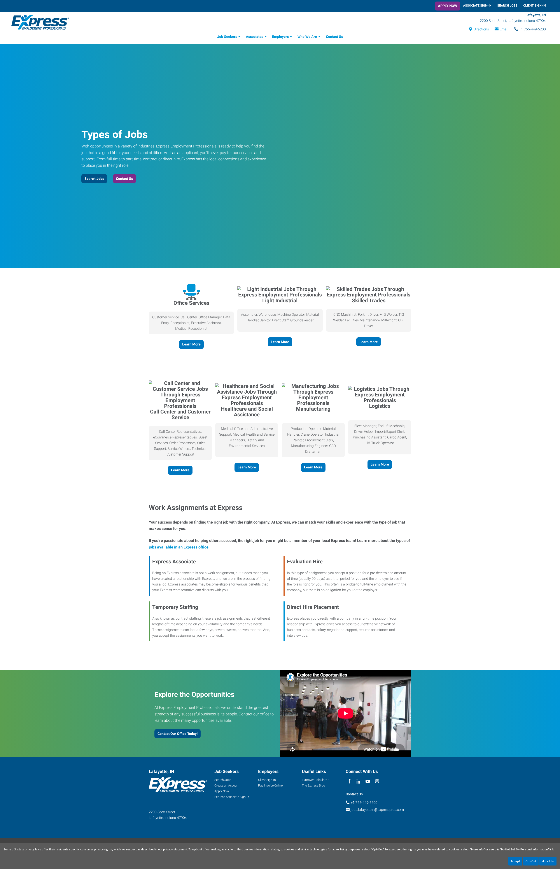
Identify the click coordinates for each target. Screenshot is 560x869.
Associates (254, 37)
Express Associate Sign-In (231, 797)
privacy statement (175, 849)
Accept (515, 861)
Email (504, 29)
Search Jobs (507, 5)
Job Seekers (227, 37)
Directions (481, 29)
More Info (548, 861)
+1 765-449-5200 (532, 29)
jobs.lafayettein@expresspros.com (377, 810)
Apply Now (447, 6)
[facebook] (349, 781)
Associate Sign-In (477, 5)
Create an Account (227, 785)
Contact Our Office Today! (178, 734)
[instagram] (377, 781)
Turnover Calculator (315, 779)
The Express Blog (313, 785)
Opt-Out (530, 861)
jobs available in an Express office (178, 547)
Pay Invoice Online (270, 785)
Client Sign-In (534, 5)
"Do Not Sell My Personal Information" (524, 849)
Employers (280, 37)
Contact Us (334, 37)
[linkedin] (358, 781)
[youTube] (367, 781)
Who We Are (307, 37)
